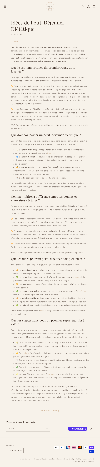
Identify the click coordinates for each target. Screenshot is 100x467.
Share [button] (16, 41)
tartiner (51, 374)
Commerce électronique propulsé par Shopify (59, 459)
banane (76, 277)
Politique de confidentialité (85, 459)
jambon (25, 353)
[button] (5, 6)
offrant (43, 310)
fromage (51, 153)
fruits (83, 291)
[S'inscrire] (47, 428)
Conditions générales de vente (84, 461)
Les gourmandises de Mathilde (35, 459)
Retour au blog (51, 410)
